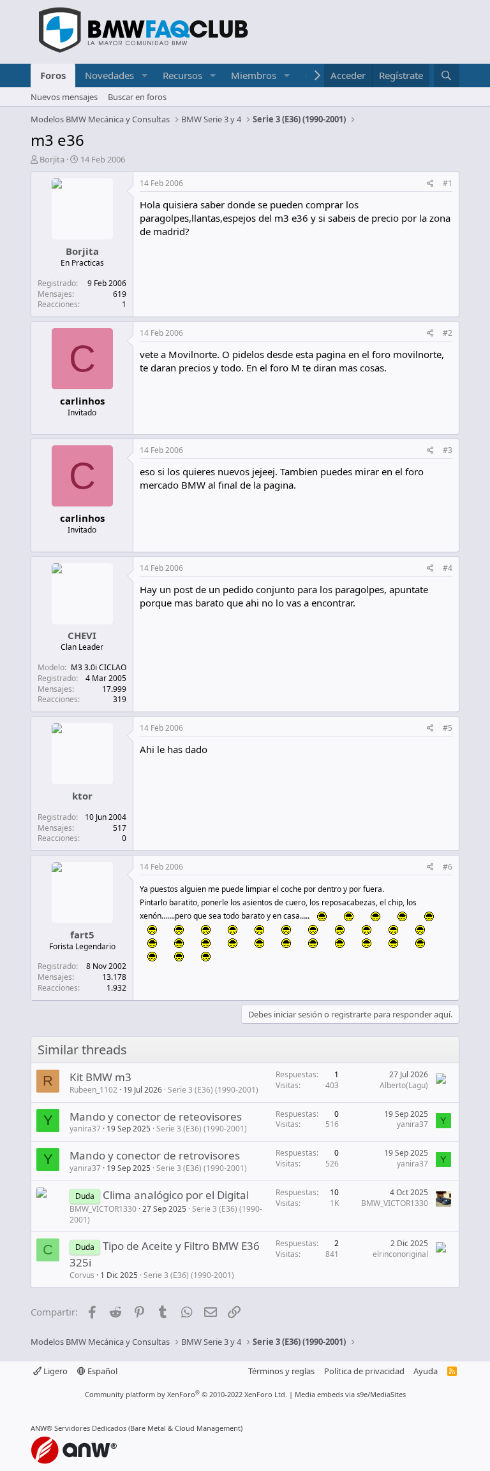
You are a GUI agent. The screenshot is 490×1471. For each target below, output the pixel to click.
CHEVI (82, 635)
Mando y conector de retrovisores (155, 1155)
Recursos (182, 75)
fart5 (82, 934)
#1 (447, 183)
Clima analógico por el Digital (176, 1195)
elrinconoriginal (400, 1254)
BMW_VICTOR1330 (103, 1208)
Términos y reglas (281, 1371)
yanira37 (85, 1128)
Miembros (253, 75)
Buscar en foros (137, 97)
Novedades (109, 75)
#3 (447, 450)
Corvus (82, 1275)
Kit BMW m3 (100, 1077)
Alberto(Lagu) (404, 1085)
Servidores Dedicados (90, 1428)
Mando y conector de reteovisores (156, 1116)
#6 (447, 866)
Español (101, 1371)
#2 (447, 332)
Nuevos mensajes (64, 97)
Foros (53, 75)
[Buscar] (446, 75)
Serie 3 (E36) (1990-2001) (213, 1089)
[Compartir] (430, 183)
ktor (82, 795)
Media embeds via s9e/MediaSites (350, 1394)
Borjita (52, 159)
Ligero (54, 1371)
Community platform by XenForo (186, 1394)
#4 (447, 568)
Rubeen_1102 (93, 1089)
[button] (144, 75)
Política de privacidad (364, 1371)
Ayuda (425, 1371)
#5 (447, 727)
